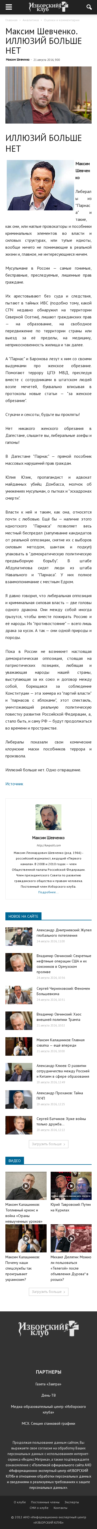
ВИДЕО (15, 1160)
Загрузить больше (47, 1144)
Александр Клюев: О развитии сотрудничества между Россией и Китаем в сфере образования (63, 1071)
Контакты (60, 1508)
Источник (14, 783)
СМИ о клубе (39, 1508)
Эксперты (72, 1502)
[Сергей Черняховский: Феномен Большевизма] (18, 995)
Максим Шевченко (17, 59)
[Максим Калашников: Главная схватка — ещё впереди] (18, 1046)
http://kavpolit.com (49, 845)
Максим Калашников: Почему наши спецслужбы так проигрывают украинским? (22, 1268)
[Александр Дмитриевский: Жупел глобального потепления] (18, 936)
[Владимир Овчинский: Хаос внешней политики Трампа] (18, 1020)
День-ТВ (48, 1395)
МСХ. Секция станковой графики (48, 1423)
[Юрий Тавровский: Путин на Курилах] (71, 1186)
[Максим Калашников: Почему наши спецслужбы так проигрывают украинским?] (26, 1238)
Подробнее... (48, 892)
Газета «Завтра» (48, 1384)
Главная (11, 20)
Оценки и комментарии (61, 20)
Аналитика (31, 20)
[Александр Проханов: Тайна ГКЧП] (18, 1099)
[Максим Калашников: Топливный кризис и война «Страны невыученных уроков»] (26, 1186)
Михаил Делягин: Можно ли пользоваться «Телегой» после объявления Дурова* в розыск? (71, 1268)
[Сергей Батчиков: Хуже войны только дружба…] (18, 1125)
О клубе (20, 1502)
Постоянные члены (45, 1502)
